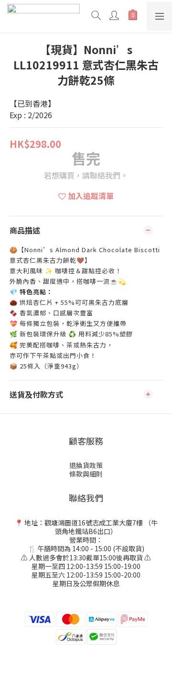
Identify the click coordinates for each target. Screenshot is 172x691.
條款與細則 (86, 474)
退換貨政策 (86, 465)
